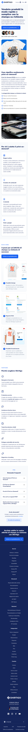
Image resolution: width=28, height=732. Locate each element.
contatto (20, 516)
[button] (24, 2)
